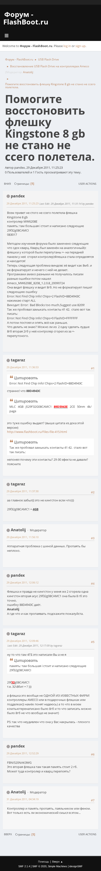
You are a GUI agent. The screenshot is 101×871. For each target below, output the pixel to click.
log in (67, 46)
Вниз (7, 183)
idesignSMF (76, 866)
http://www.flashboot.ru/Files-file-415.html (37, 432)
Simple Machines (57, 866)
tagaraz (18, 360)
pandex (18, 196)
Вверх (8, 834)
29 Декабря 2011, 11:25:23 (23, 203)
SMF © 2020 (39, 866)
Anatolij (28, 72)
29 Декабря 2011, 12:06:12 (23, 582)
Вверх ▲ (57, 861)
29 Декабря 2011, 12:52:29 (23, 753)
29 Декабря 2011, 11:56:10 (23, 537)
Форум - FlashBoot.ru (25, 18)
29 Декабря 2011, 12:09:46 (23, 641)
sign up (80, 46)
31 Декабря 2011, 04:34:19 (23, 799)
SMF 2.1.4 (24, 866)
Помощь (43, 861)
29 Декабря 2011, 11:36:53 (23, 367)
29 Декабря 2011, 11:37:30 (23, 491)
